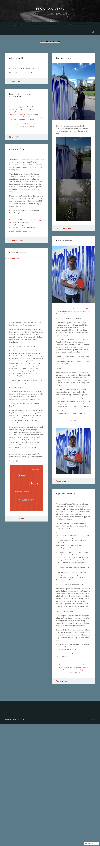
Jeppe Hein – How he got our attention (20, 95)
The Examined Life (80, 25)
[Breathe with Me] (73, 91)
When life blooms (64, 240)
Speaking (64, 25)
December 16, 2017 (64, 681)
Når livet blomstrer (17, 252)
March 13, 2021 (16, 81)
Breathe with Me (63, 57)
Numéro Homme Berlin (26, 126)
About (10, 25)
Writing (21, 25)
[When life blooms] (73, 274)
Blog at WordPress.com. (14, 719)
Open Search (93, 31)
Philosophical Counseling (43, 25)
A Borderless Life (16, 57)
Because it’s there (16, 149)
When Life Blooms (32, 112)
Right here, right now (65, 493)
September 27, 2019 (64, 228)
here (41, 73)
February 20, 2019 (17, 240)
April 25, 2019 (15, 137)
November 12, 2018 (64, 481)
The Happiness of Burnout (17, 114)
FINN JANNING (50, 8)
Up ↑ (93, 719)
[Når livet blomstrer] (26, 287)
